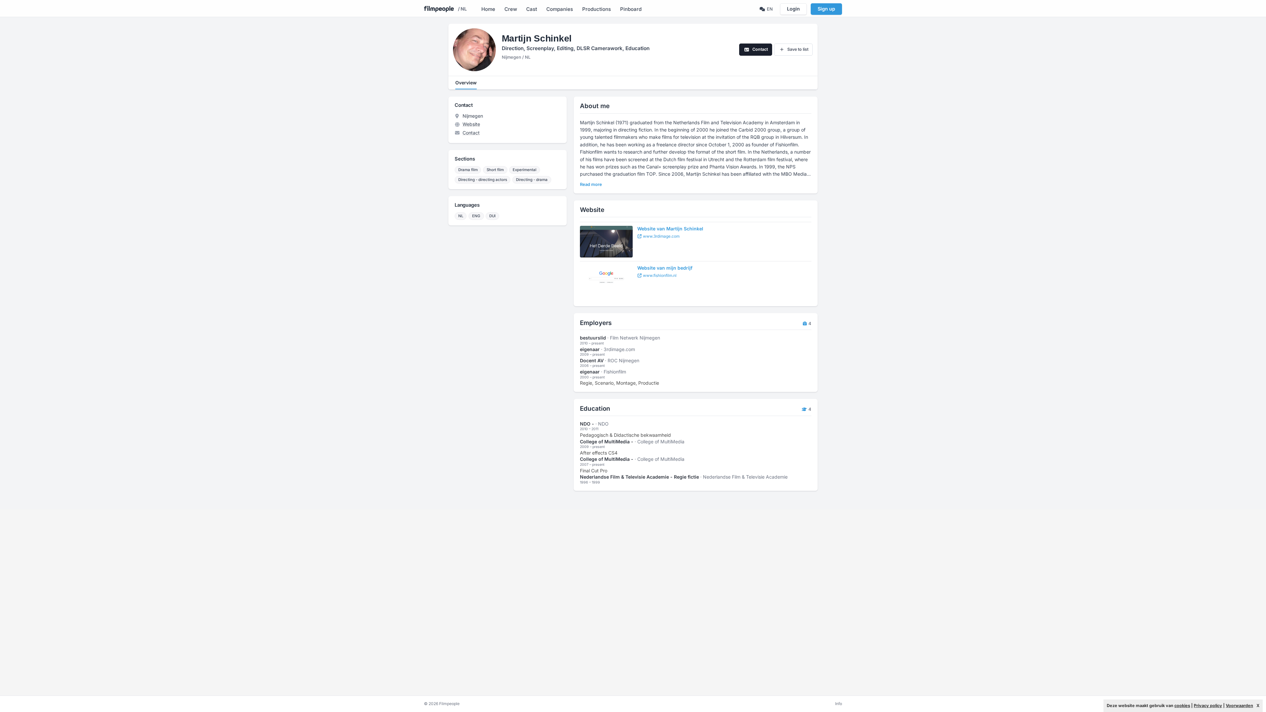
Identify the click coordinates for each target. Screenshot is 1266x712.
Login (793, 9)
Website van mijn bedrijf (664, 268)
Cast (531, 9)
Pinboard (631, 9)
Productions (596, 9)
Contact (471, 132)
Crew (510, 9)
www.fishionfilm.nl (659, 275)
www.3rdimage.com (660, 236)
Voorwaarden (1239, 705)
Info (838, 703)
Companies (559, 9)
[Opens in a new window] (606, 241)
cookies (1182, 705)
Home (488, 9)
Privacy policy (1208, 705)
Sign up (826, 9)
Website (471, 124)
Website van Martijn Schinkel (670, 228)
